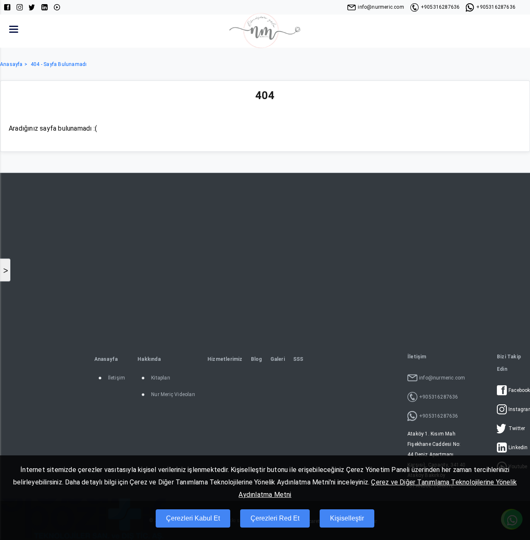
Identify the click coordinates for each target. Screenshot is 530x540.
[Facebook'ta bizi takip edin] (7, 7)
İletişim (116, 378)
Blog (256, 359)
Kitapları (160, 378)
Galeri (277, 359)
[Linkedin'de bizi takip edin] (44, 7)
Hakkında (149, 359)
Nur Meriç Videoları (173, 394)
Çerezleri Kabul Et (193, 518)
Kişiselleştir (347, 518)
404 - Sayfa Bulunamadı (59, 64)
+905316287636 (440, 7)
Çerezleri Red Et (275, 518)
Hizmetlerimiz (225, 359)
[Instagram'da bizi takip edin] (20, 7)
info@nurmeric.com (381, 7)
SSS (298, 359)
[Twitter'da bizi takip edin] (32, 7)
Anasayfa (11, 64)
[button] (13, 29)
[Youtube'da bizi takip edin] (57, 7)
